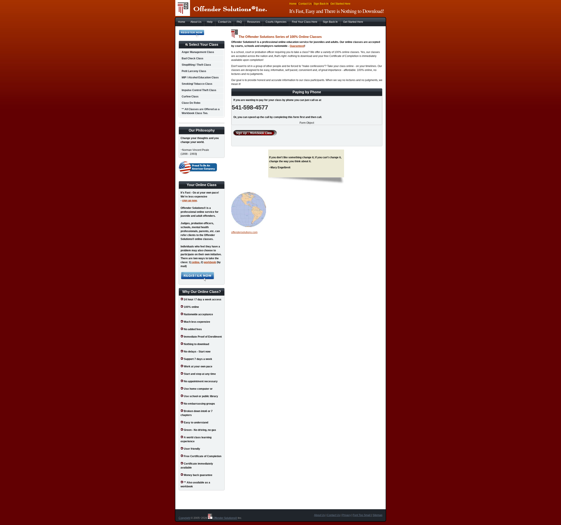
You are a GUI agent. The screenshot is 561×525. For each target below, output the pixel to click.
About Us (195, 21)
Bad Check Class (192, 58)
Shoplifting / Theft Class (196, 64)
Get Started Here (340, 3)
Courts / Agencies (276, 21)
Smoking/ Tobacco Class (197, 83)
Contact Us (305, 3)
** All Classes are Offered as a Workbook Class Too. (201, 111)
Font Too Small (362, 515)
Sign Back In (321, 3)
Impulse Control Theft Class (199, 90)
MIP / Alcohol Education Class (200, 77)
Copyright (184, 518)
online (195, 262)
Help (210, 21)
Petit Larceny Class (194, 71)
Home (292, 3)
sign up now (189, 200)
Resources (253, 21)
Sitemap (377, 515)
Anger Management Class (198, 52)
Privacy (346, 515)
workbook (210, 262)
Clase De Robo (191, 102)
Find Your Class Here (304, 21)
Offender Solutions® (224, 518)
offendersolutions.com (244, 232)
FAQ (239, 21)
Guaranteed (297, 46)
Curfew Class (190, 96)
